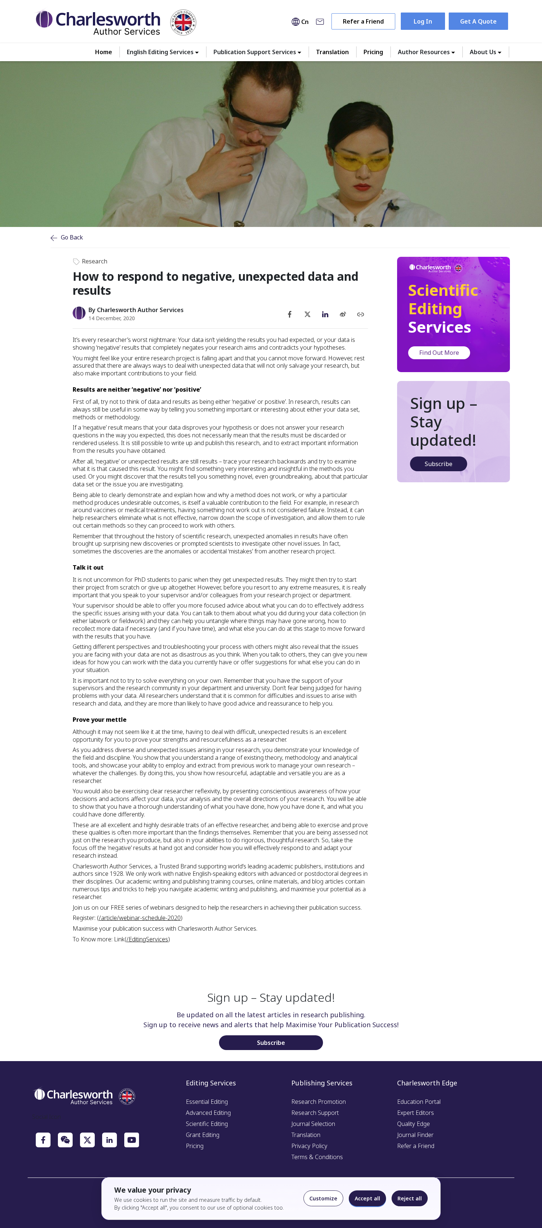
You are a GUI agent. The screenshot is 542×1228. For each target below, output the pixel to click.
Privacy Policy (309, 1146)
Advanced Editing (208, 1113)
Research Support (315, 1113)
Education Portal (419, 1102)
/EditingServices (147, 939)
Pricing (373, 52)
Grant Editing (202, 1135)
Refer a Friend (363, 21)
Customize (323, 1198)
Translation (332, 52)
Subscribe (438, 464)
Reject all (409, 1198)
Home (103, 52)
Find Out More (439, 353)
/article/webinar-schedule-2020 (140, 918)
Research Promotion (318, 1102)
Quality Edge (413, 1124)
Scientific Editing (207, 1124)
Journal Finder (415, 1135)
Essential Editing (207, 1102)
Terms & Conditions (317, 1157)
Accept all (367, 1198)
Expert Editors (415, 1113)
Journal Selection (313, 1124)
